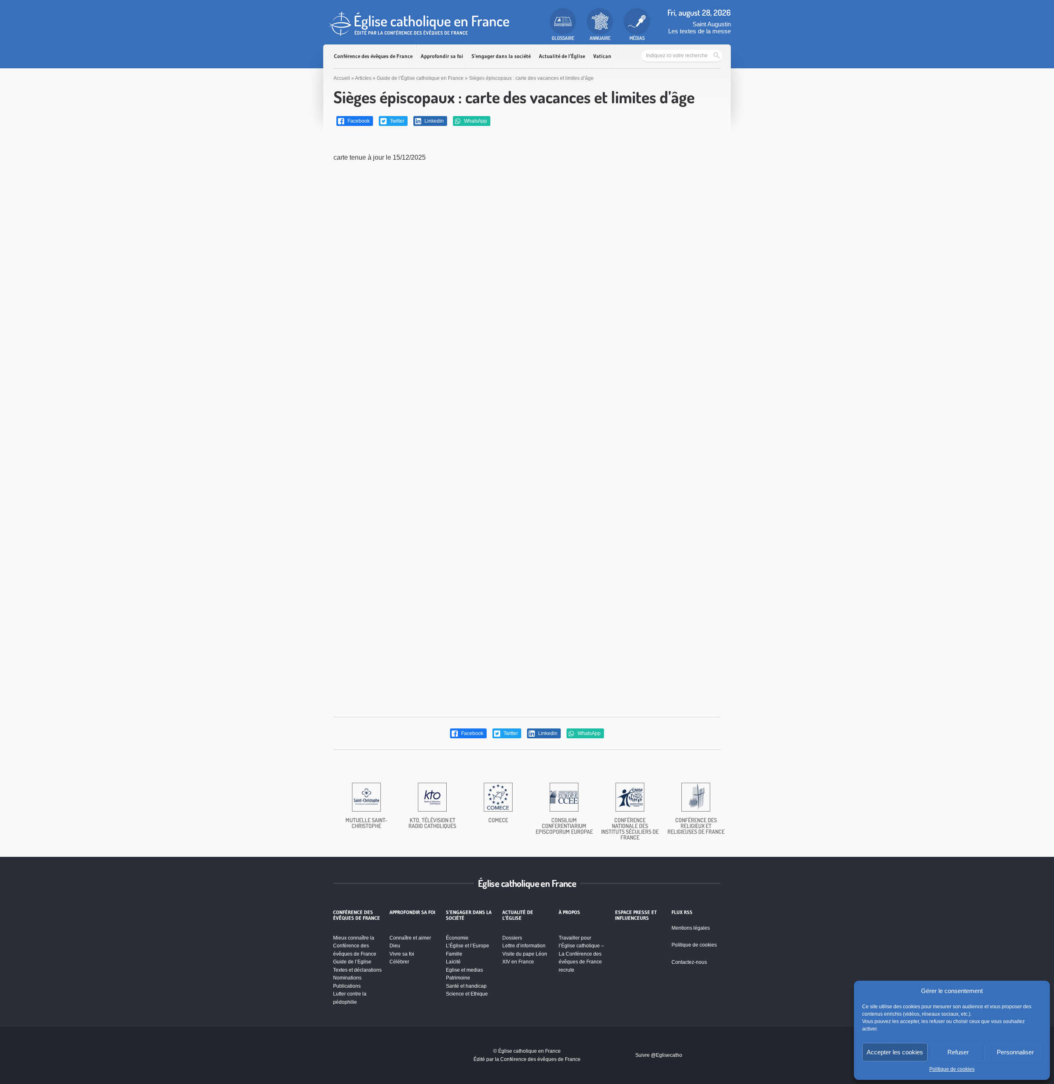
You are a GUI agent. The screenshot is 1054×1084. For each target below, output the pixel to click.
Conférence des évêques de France (373, 56)
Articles (363, 78)
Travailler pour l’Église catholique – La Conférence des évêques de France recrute (581, 954)
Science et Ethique (467, 994)
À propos (569, 912)
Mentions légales (691, 928)
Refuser (958, 1052)
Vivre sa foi (401, 954)
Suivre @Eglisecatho (658, 1055)
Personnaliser (1015, 1052)
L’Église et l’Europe (467, 946)
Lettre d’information (524, 946)
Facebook (358, 121)
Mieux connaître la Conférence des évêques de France (354, 946)
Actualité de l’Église (562, 56)
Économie (457, 938)
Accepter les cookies (895, 1052)
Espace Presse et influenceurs (636, 915)
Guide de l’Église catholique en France (420, 78)
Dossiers (512, 938)
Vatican (602, 56)
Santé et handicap (466, 986)
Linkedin (433, 121)
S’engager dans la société (501, 56)
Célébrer (399, 962)
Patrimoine (458, 978)
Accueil (341, 78)
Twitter (396, 121)
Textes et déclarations (357, 970)
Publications (347, 986)
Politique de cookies (952, 1069)
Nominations (347, 978)
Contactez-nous (689, 962)
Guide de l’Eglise (352, 962)
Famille (454, 954)
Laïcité (453, 962)
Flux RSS (682, 912)
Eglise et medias (464, 970)
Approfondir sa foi (442, 56)
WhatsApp (475, 121)
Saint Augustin (712, 24)
